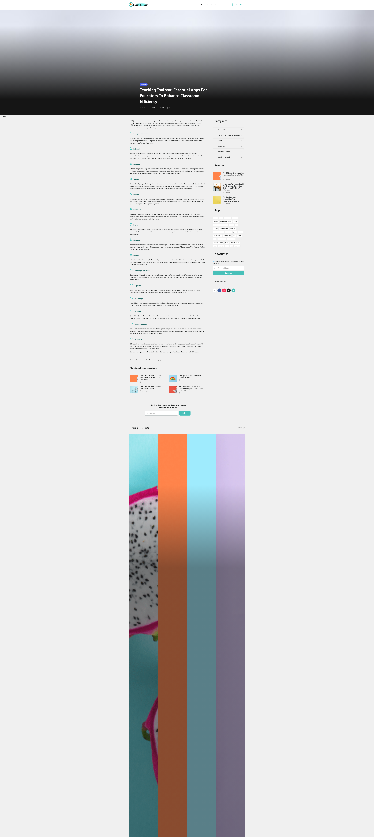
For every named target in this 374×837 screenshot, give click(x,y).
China (235, 221)
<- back (3, 116)
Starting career (218, 242)
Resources (144, 84)
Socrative (137, 210)
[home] (138, 5)
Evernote (136, 195)
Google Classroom (140, 134)
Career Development (225, 221)
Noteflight (139, 298)
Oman (239, 235)
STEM (226, 242)
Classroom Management (220, 225)
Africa (215, 218)
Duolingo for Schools (143, 270)
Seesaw (136, 179)
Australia (227, 218)
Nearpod (136, 240)
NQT (234, 235)
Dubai (231, 225)
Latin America (217, 235)
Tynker (138, 286)
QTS (215, 239)
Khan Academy (141, 324)
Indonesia (228, 232)
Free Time (232, 228)
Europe (215, 228)
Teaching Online (234, 242)
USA (232, 246)
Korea (240, 232)
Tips (227, 246)
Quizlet (138, 311)
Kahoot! (136, 149)
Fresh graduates (218, 232)
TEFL (215, 246)
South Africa (231, 239)
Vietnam (237, 246)
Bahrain (234, 218)
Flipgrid (136, 255)
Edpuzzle (138, 339)
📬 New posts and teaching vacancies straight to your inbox (228, 262)
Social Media (221, 239)
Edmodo (136, 164)
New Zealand (227, 235)
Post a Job (239, 5)
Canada (216, 221)
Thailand (220, 246)
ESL (236, 225)
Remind (136, 225)
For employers (224, 228)
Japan (235, 232)
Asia (221, 218)
